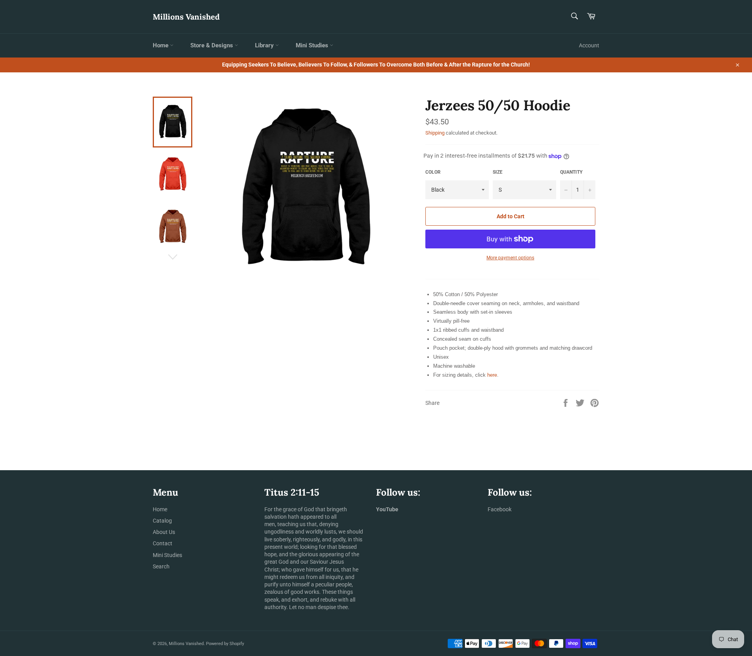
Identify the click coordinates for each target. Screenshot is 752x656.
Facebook (500, 509)
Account (589, 45)
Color (433, 172)
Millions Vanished (186, 17)
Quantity (571, 172)
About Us (164, 532)
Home (161, 45)
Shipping (435, 133)
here (492, 375)
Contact (162, 543)
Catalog (162, 521)
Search (161, 566)
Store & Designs (212, 45)
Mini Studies (313, 45)
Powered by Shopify (225, 643)
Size (498, 172)
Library (265, 45)
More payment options (510, 258)
